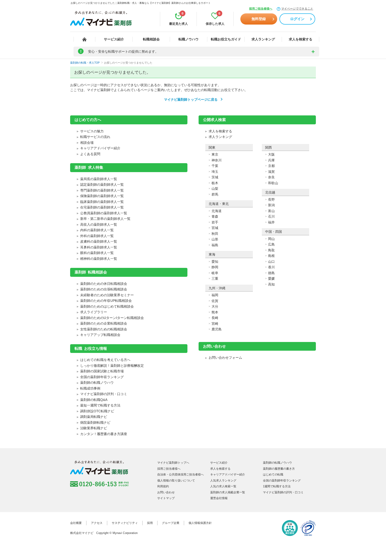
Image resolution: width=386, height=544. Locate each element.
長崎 (215, 318)
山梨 (215, 188)
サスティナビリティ (125, 523)
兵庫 (271, 160)
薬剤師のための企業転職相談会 (103, 323)
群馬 (215, 194)
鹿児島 (217, 329)
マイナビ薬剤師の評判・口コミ (103, 394)
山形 (215, 239)
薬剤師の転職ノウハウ (97, 382)
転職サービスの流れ (95, 137)
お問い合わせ (166, 492)
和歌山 (273, 183)
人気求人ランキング (223, 480)
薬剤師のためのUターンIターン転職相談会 (112, 318)
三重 (215, 278)
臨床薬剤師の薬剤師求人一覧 (102, 202)
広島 (271, 244)
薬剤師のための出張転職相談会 (103, 289)
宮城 (215, 228)
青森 (215, 216)
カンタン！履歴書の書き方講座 (103, 434)
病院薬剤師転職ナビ (95, 422)
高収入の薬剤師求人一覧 (98, 224)
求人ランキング (263, 39)
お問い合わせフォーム (225, 357)
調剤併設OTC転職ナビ (97, 411)
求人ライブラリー (93, 312)
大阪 (271, 154)
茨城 (215, 177)
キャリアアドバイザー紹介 (100, 148)
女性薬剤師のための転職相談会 (103, 329)
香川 (271, 267)
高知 (271, 284)
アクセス (97, 523)
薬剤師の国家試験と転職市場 (102, 371)
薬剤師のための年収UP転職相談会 (106, 300)
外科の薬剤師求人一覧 (97, 236)
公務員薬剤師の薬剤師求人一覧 (103, 213)
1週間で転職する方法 (277, 486)
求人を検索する (300, 39)
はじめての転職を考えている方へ (105, 360)
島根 (271, 256)
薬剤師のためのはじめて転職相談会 (107, 306)
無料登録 (259, 19)
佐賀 (215, 301)
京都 (271, 166)
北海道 (217, 211)
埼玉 (215, 171)
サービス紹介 (114, 39)
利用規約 (163, 486)
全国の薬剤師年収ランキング (102, 377)
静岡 (215, 267)
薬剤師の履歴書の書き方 (279, 468)
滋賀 (271, 171)
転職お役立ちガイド (226, 39)
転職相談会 (151, 39)
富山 (271, 211)
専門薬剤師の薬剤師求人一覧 (102, 190)
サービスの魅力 (92, 131)
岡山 (271, 239)
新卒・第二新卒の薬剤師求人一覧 (105, 219)
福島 (215, 245)
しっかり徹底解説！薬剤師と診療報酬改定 (112, 365)
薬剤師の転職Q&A (93, 400)
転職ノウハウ (188, 39)
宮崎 (215, 323)
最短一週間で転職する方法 (100, 405)
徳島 (271, 273)
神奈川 (217, 160)
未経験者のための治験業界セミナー (107, 295)
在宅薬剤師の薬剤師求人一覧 (102, 207)
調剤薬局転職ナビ (93, 417)
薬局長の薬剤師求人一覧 (98, 179)
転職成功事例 (90, 388)
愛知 (215, 261)
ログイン (297, 19)
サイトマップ (166, 498)
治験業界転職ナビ (93, 428)
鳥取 (271, 250)
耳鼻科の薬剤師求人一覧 (98, 247)
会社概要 (76, 523)
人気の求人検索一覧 (223, 486)
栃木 (215, 183)
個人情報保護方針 (200, 523)
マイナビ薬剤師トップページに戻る (191, 99)
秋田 (215, 234)
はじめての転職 (273, 474)
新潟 (271, 205)
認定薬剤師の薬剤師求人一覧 (102, 184)
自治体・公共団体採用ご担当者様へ (180, 474)
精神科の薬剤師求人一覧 (98, 259)
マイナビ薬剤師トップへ (173, 462)
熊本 (215, 312)
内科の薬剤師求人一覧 (97, 230)
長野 (271, 199)
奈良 (271, 177)
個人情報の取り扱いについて (176, 480)
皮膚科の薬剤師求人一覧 (98, 241)
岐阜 (215, 273)
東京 (215, 154)
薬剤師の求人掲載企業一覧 (227, 492)
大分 (215, 306)
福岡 (215, 295)
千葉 (215, 166)
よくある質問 (90, 154)
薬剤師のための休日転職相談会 (103, 284)
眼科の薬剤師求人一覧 (97, 253)
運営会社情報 (219, 498)
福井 (271, 222)
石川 (271, 216)
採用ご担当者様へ (260, 8)
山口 (271, 261)
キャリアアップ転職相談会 (100, 335)
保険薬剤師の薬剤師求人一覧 (102, 196)
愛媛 (271, 278)
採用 (150, 523)
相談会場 (87, 142)
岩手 (215, 222)
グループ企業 (170, 523)
